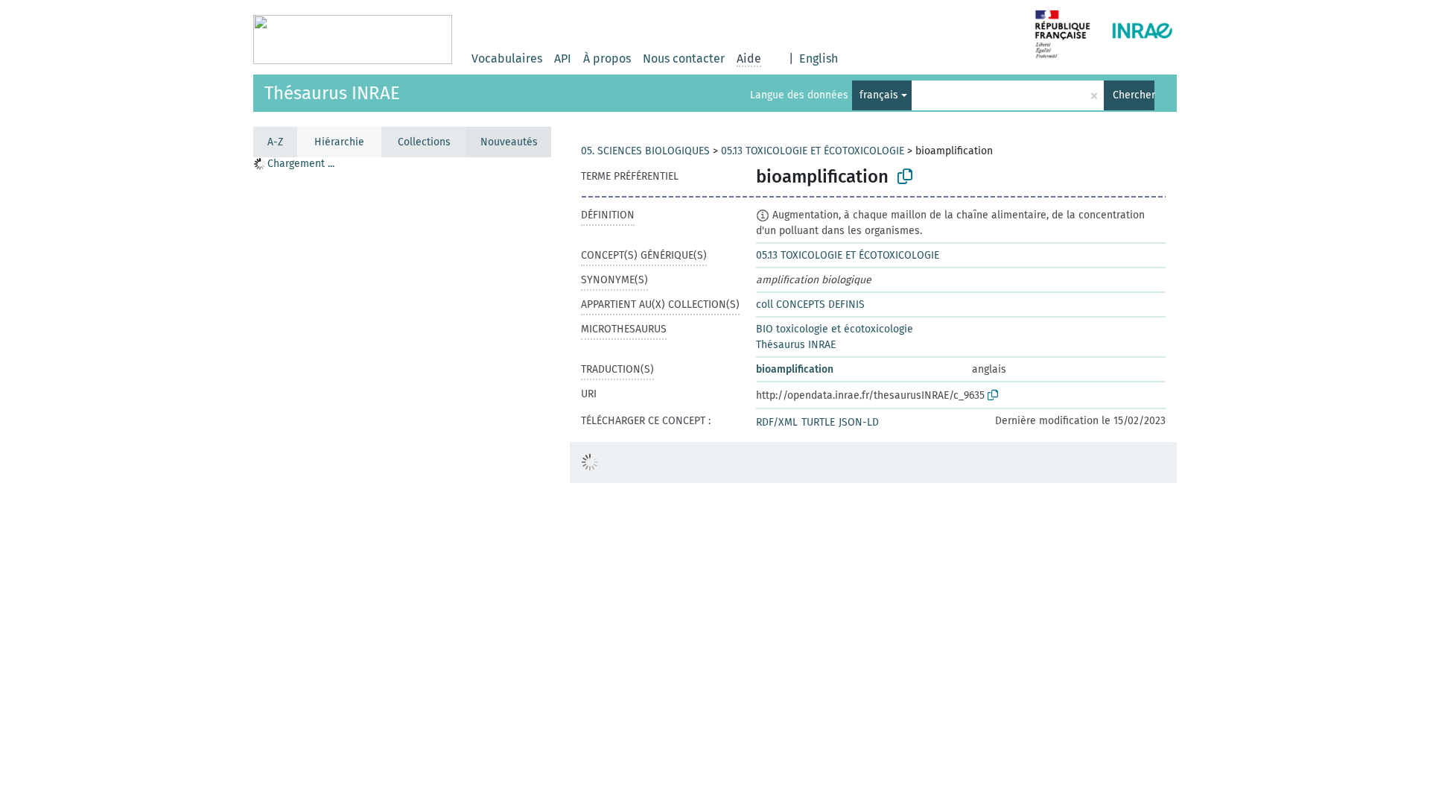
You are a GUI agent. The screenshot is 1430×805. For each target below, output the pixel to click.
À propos (607, 58)
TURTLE (818, 422)
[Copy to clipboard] (904, 176)
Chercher (1133, 95)
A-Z (275, 142)
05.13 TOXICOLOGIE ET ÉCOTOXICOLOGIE (812, 151)
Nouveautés (509, 142)
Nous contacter (684, 58)
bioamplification (794, 369)
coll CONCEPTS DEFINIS (810, 304)
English (818, 58)
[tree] (402, 480)
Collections (424, 142)
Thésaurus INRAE (332, 93)
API (562, 58)
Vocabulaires (506, 58)
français (878, 95)
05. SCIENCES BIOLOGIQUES (645, 151)
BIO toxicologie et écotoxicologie (834, 329)
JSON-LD (859, 422)
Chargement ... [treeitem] (300, 163)
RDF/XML (777, 422)
